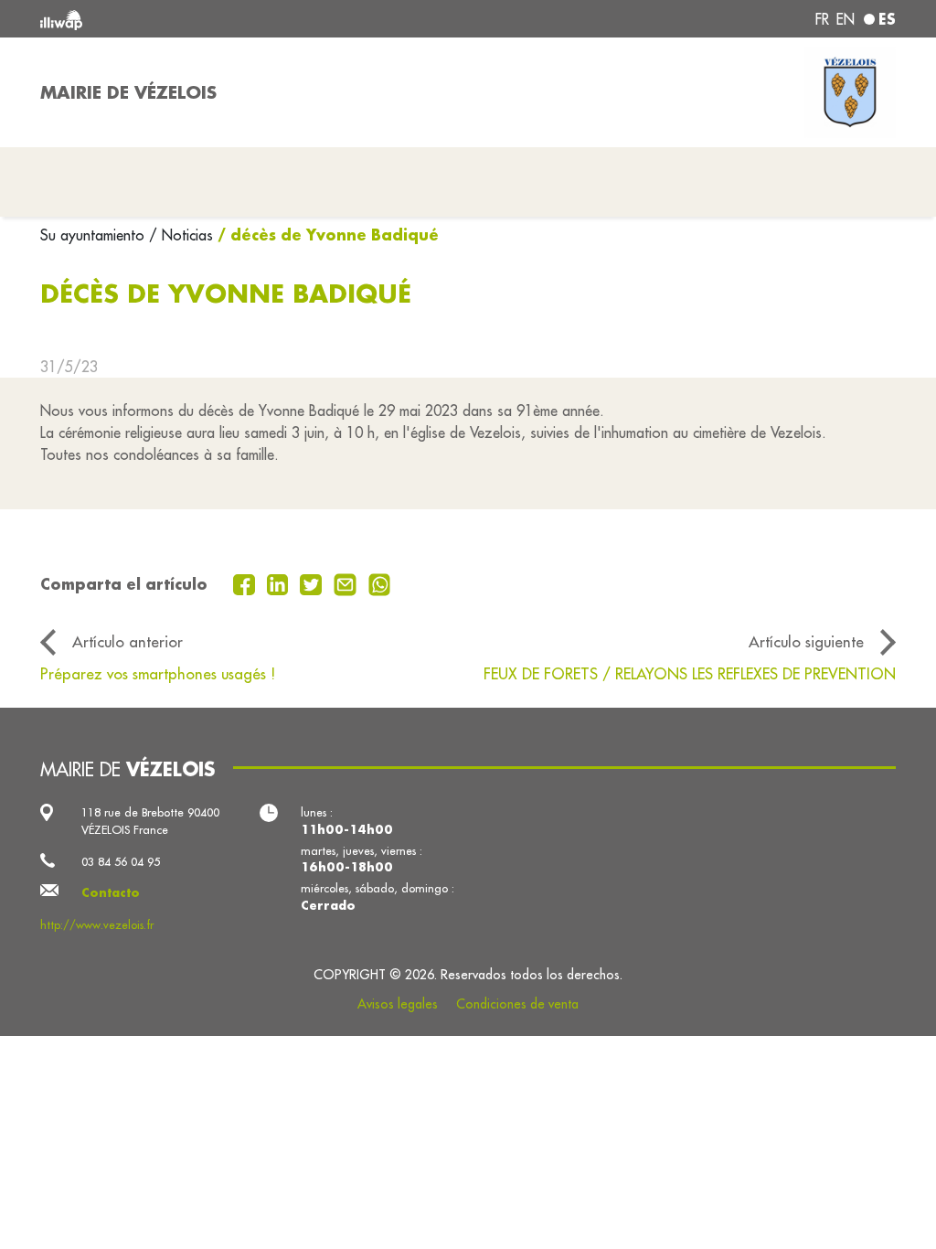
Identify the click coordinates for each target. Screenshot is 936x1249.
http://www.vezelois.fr (97, 924)
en (845, 19)
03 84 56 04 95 (120, 861)
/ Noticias (181, 235)
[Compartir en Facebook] (246, 582)
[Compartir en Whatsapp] (380, 582)
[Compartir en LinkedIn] (280, 582)
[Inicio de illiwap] (212, 18)
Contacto (110, 892)
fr (822, 19)
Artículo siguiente (806, 641)
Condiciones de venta (517, 1004)
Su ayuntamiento (94, 235)
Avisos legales (397, 1004)
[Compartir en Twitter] (313, 582)
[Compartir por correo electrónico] (347, 582)
